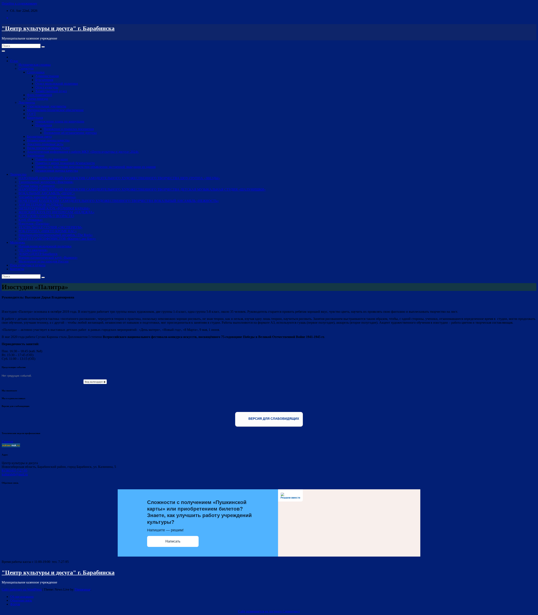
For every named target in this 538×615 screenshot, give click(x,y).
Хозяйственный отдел (51, 91)
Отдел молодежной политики (56, 83)
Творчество (18, 174)
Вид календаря (94, 381)
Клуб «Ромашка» (30, 220)
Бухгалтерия (44, 80)
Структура (26, 68)
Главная (7, 441)
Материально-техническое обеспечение (55, 110)
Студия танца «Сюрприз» (36, 185)
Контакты (17, 269)
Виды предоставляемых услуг (48, 148)
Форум (15, 604)
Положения (43, 125)
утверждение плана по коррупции (59, 121)
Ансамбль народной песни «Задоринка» (47, 197)
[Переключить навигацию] (3, 51)
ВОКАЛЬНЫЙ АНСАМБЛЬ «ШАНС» (46, 193)
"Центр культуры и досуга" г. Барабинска (58, 28)
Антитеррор (35, 155)
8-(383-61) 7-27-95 (14, 470)
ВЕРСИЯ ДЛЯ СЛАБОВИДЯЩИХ (273, 419)
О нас (14, 61)
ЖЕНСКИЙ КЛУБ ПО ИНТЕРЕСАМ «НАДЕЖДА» (56, 212)
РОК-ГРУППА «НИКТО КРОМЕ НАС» (47, 231)
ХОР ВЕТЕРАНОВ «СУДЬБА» (40, 204)
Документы (26, 102)
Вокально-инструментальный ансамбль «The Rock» (55, 235)
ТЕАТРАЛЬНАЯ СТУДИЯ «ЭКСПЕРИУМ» (50, 227)
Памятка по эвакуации (51, 159)
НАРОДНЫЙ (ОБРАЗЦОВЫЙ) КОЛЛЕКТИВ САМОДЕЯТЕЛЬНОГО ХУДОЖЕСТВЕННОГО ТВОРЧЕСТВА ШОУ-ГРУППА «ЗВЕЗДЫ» (119, 178)
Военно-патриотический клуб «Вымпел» (48, 257)
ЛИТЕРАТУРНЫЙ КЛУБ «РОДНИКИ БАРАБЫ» (54, 208)
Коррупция (35, 117)
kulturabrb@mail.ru (15, 474)
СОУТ (31, 114)
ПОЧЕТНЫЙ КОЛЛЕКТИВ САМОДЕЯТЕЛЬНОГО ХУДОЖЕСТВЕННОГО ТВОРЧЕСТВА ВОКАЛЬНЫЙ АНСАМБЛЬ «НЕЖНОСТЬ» (118, 201)
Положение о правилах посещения (69, 129)
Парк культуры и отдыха (27, 265)
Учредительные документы (46, 106)
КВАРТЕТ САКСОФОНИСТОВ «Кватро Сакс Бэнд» (57, 238)
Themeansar (82, 589)
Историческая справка (34, 64)
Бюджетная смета (39, 136)
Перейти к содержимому (19, 3)
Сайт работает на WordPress (22, 589)
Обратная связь (21, 600)
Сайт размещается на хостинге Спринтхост (269, 611)
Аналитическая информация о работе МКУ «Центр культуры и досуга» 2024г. (83, 151)
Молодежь (17, 242)
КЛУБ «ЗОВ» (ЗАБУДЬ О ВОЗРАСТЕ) (46, 216)
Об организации (22, 596)
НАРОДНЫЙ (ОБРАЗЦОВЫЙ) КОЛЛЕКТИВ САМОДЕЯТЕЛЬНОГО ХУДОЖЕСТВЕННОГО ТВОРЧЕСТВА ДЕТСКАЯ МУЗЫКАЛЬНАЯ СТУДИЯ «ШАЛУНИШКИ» (142, 189)
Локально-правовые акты (45, 144)
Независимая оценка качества (48, 140)
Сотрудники (36, 72)
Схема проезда (37, 98)
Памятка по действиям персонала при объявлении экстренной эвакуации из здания (95, 167)
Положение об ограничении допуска (70, 133)
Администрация (47, 76)
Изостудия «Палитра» (34, 223)
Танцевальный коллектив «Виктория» (46, 182)
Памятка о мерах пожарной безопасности (65, 163)
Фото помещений (39, 95)
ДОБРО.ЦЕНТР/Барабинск (38, 254)
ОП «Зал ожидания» (33, 250)
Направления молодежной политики (44, 246)
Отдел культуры (46, 87)
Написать (172, 541)
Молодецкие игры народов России (43, 261)
